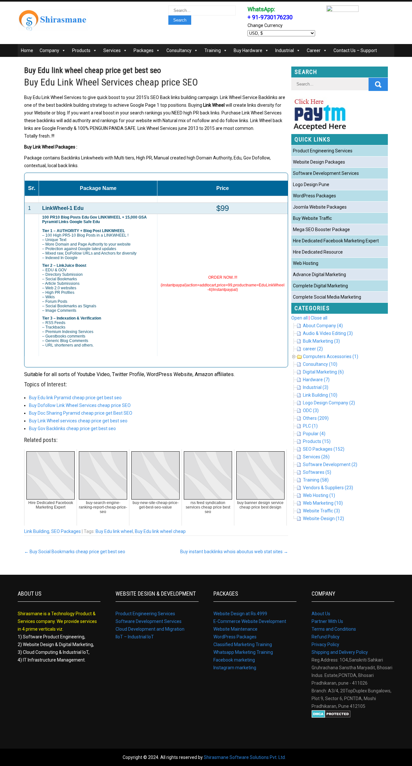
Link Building (36, 531)
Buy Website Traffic (312, 218)
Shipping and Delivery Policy (340, 652)
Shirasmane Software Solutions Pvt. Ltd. (245, 757)
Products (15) (317, 441)
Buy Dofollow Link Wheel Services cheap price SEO (80, 405)
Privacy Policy (325, 644)
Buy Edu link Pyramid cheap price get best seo (75, 397)
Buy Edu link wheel (114, 531)
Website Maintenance (235, 629)
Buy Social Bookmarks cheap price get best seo (74, 551)
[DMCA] (331, 716)
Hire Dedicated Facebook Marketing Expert (336, 240)
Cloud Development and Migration (150, 629)
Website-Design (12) (323, 518)
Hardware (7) (316, 379)
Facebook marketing (234, 659)
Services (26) (316, 456)
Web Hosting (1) (319, 495)
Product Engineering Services (322, 150)
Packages (144, 50)
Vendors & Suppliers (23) (328, 487)
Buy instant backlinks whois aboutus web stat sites (234, 551)
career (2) (313, 348)
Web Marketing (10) (323, 503)
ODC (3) (311, 410)
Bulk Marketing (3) (321, 341)
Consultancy (179, 50)
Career (314, 50)
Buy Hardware (248, 50)
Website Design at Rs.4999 (240, 613)
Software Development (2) (330, 464)
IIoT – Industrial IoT (135, 636)
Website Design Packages (319, 162)
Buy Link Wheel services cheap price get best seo (78, 420)
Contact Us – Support (355, 50)
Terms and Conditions (334, 629)
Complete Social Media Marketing (327, 297)
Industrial (284, 50)
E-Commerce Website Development (249, 621)
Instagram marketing (234, 667)
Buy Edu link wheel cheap (160, 531)
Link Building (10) (320, 395)
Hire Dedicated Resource (318, 252)
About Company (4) (323, 325)
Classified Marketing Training (242, 644)
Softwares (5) (317, 472)
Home (27, 50)
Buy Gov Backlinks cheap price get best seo (72, 428)
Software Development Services (326, 173)
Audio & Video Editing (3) (328, 333)
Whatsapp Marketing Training (243, 652)
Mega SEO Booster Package (321, 229)
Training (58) (316, 479)
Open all (299, 317)
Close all (319, 317)
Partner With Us (327, 621)
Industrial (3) (315, 387)
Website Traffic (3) (321, 510)
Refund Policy (326, 636)
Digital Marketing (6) (323, 371)
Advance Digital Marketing (319, 274)
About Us (321, 613)
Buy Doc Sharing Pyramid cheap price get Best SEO (80, 413)
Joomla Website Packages (320, 207)
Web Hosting (305, 263)
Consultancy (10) (320, 364)
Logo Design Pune (311, 184)
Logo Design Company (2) (329, 402)
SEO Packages (66, 531)
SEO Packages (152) (323, 449)
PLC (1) (310, 425)
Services (112, 50)
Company (49, 50)
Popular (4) (314, 433)
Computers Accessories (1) (330, 356)
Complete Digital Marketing (320, 285)
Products (81, 50)
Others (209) (316, 418)
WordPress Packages (314, 195)
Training (212, 50)
